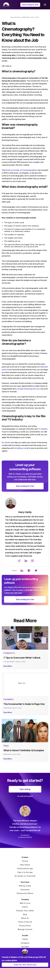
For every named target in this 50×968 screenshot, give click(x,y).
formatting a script (20, 448)
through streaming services (28, 389)
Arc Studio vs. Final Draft (25, 876)
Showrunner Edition (25, 893)
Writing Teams (25, 886)
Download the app (25, 868)
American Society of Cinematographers (21, 170)
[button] (45, 5)
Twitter (25, 939)
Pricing (25, 861)
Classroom (25, 890)
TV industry (42, 429)
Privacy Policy (25, 926)
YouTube (25, 947)
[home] (6, 4)
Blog (12, 17)
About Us (25, 918)
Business (18, 17)
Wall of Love (25, 903)
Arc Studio (6, 442)
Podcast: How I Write (25, 911)
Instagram (25, 943)
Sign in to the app (25, 872)
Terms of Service (25, 922)
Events (25, 907)
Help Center (25, 865)
